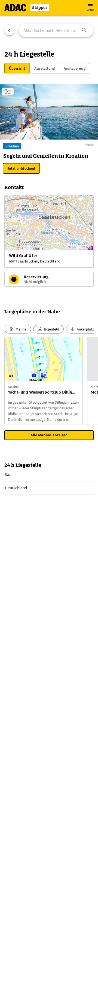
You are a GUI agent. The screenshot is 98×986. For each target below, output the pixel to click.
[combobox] (56, 30)
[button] (84, 30)
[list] (49, 481)
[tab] (17, 68)
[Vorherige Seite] (9, 30)
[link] (49, 474)
